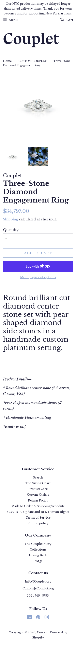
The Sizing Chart (38, 483)
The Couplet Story (38, 544)
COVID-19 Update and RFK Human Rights (38, 512)
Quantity (11, 230)
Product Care (38, 489)
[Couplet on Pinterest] (38, 618)
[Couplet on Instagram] (46, 618)
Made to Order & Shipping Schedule (38, 506)
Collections (38, 549)
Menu (13, 20)
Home (7, 60)
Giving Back (38, 555)
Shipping (10, 219)
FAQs (38, 561)
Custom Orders (38, 494)
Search (38, 477)
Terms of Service (38, 517)
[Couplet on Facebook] (29, 618)
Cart (69, 20)
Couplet (42, 632)
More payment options (38, 277)
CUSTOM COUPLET (32, 60)
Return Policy (38, 500)
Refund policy (38, 523)
